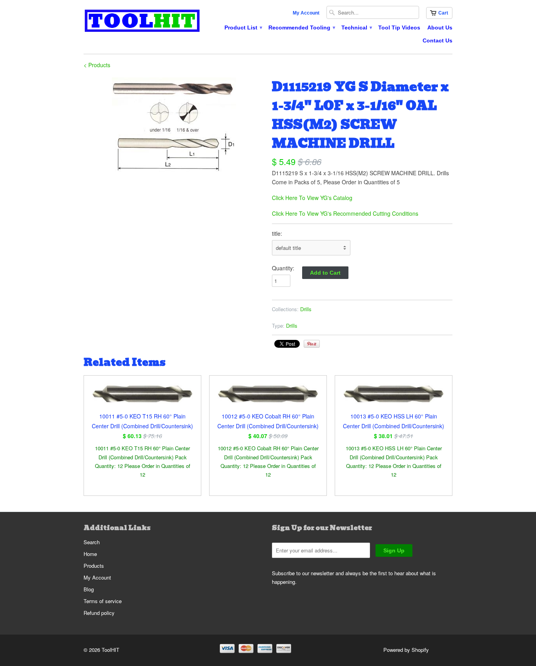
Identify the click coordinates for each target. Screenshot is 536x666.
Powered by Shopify (406, 649)
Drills (306, 309)
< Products (97, 65)
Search (92, 542)
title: (277, 233)
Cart (443, 13)
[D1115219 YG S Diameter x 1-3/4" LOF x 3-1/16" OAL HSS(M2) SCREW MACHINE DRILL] (174, 125)
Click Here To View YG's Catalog (312, 198)
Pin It (312, 344)
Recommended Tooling (301, 27)
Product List (242, 27)
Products (94, 565)
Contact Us (437, 40)
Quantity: (283, 268)
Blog (89, 589)
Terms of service (103, 601)
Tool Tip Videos (399, 27)
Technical (356, 27)
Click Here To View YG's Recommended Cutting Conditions (345, 213)
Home (90, 554)
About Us (439, 27)
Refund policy (99, 612)
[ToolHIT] (142, 22)
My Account (306, 13)
